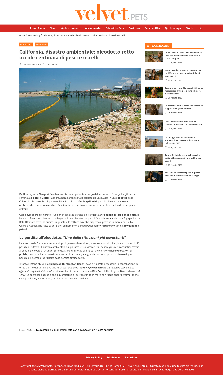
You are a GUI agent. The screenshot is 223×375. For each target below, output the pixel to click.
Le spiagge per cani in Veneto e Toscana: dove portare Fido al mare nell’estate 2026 (182, 140)
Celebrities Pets (114, 28)
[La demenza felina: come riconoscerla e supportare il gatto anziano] (154, 109)
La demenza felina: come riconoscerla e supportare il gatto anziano (184, 107)
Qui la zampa (173, 28)
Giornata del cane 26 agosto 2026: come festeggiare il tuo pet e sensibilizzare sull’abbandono (184, 91)
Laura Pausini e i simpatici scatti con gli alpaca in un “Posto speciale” (75, 330)
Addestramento (70, 28)
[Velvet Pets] (111, 12)
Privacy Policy (94, 357)
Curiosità (134, 28)
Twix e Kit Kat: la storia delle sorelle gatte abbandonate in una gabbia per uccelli (183, 158)
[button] (201, 28)
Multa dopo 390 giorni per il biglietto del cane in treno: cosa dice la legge (182, 174)
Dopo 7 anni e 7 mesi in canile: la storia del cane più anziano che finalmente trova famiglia (183, 55)
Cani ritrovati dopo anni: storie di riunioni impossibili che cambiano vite (183, 123)
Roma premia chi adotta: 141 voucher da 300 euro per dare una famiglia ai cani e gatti (183, 73)
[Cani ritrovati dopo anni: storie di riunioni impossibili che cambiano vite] (154, 125)
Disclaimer (113, 357)
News (53, 28)
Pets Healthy (152, 28)
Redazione (131, 357)
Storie (189, 28)
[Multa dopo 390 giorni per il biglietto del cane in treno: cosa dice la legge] (154, 176)
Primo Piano (37, 28)
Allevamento (93, 28)
